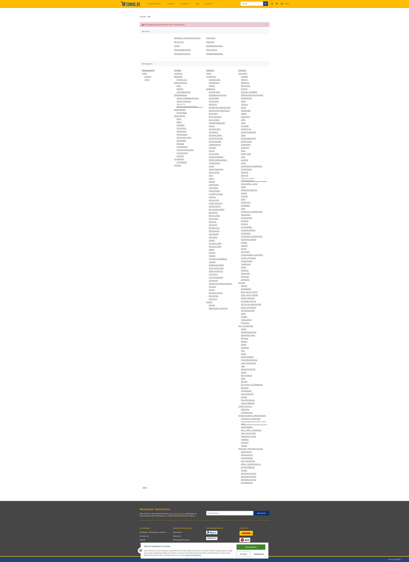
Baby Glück (213, 104)
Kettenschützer (246, 141)
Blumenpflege (182, 113)
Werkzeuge (245, 276)
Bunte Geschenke (215, 117)
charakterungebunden (217, 123)
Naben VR (244, 175)
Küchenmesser (182, 134)
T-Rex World (213, 274)
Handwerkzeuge (247, 458)
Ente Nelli (212, 147)
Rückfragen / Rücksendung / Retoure (187, 38)
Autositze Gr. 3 (182, 80)
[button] (272, 3)
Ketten (243, 135)
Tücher (147, 80)
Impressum (210, 42)
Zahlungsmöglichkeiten (182, 50)
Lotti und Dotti (214, 200)
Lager (243, 366)
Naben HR (244, 172)
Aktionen (244, 286)
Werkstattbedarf (247, 483)
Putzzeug (244, 196)
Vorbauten (244, 270)
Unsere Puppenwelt (216, 277)
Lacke (243, 157)
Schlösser (244, 224)
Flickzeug (244, 104)
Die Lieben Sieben (215, 135)
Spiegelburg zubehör (216, 265)
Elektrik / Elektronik (248, 298)
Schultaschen (211, 76)
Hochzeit (212, 181)
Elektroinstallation (180, 83)
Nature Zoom (213, 219)
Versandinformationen (182, 54)
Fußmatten (180, 125)
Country (212, 126)
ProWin (144, 73)
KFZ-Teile (241, 283)
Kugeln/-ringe (246, 154)
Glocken (244, 114)
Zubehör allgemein (248, 403)
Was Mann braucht (216, 293)
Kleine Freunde (214, 191)
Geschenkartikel (180, 110)
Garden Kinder (214, 172)
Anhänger (244, 76)
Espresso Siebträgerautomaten (188, 98)
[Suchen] (265, 3)
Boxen (179, 119)
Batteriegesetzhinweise (214, 46)
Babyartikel (178, 76)
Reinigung (180, 144)
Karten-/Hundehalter (248, 132)
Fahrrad (212, 151)
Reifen (243, 199)
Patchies (212, 305)
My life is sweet (214, 215)
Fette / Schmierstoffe (248, 433)
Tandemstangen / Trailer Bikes (252, 255)
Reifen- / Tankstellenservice (251, 464)
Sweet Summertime (216, 271)
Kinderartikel (245, 144)
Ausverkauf (178, 73)
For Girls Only (214, 154)
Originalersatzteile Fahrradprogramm (247, 179)
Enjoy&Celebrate (215, 144)
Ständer (244, 249)
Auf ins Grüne (214, 101)
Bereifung (244, 338)
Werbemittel (245, 273)
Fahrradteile (242, 73)
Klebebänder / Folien (248, 436)
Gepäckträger (246, 110)
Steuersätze (245, 252)
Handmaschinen (247, 455)
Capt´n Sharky (214, 120)
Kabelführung (246, 129)
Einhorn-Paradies (215, 141)
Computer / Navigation (249, 92)
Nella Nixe (212, 222)
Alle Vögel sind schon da (217, 95)
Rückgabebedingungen (214, 54)
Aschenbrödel (214, 98)
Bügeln (179, 122)
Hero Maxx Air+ (214, 83)
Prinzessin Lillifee (215, 243)
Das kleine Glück (215, 129)
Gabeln (243, 107)
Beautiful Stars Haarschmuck (219, 110)
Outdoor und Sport (245, 406)
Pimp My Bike (213, 234)
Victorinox (180, 156)
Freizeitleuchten (247, 412)
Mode (145, 487)
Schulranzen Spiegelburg (218, 259)
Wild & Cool (213, 299)
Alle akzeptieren (251, 547)
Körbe (243, 151)
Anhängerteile (246, 289)
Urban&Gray (213, 280)
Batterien (180, 89)
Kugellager (245, 439)
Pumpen (244, 193)
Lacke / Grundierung (248, 363)
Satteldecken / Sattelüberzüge (251, 212)
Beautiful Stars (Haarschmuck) (219, 107)
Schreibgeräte (182, 162)
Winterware (245, 323)
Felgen (243, 101)
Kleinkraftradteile (247, 357)
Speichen (244, 246)
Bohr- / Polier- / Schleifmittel (251, 430)
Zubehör (212, 86)
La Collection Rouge (216, 194)
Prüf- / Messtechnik (248, 461)
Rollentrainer (245, 202)
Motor (243, 378)
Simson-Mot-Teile (247, 394)
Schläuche (244, 221)
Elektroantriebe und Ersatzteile (252, 95)
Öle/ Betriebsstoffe (247, 310)
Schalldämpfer (246, 391)
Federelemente (246, 98)
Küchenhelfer (181, 131)
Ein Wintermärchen (216, 138)
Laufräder (244, 160)
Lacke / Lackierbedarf (248, 307)
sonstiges (177, 165)
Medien (243, 372)
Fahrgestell (245, 347)
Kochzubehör (181, 128)
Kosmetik (148, 76)
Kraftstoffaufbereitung (249, 360)
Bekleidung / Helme (248, 335)
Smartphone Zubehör (248, 239)
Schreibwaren (179, 159)
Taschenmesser (182, 153)
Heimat (211, 178)
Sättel (243, 208)
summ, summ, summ (216, 268)
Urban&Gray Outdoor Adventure (220, 283)
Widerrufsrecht (211, 50)
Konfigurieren (259, 554)
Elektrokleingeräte (180, 95)
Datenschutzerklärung (177, 514)
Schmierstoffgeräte (248, 467)
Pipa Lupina (213, 237)
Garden (211, 166)
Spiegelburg (210, 89)
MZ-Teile (244, 381)
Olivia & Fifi (213, 225)
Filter (243, 351)
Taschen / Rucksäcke (248, 258)
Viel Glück (212, 287)
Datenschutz (210, 38)
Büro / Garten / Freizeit (249, 292)
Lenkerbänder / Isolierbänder (251, 166)
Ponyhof (212, 240)
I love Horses (213, 188)
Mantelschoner (246, 169)
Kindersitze (245, 147)
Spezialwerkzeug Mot (248, 476)
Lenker (243, 163)
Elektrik (243, 344)
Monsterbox (213, 212)
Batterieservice (246, 452)
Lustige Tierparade (215, 203)
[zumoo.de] (130, 3)
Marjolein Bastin (215, 206)
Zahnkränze (245, 279)
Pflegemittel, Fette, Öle (249, 190)
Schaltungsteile (246, 218)
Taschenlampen (246, 261)
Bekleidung (245, 83)
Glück (211, 175)
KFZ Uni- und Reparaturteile (251, 304)
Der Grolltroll (213, 132)
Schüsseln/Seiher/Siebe (185, 150)
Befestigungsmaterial (248, 332)
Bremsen (244, 89)
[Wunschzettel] (276, 3)
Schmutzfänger (246, 227)
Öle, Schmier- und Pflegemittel (252, 385)
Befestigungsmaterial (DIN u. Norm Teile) (253, 423)
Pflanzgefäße (181, 140)
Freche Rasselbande (216, 157)
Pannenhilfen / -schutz (249, 184)
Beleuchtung (245, 86)
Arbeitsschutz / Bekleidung (250, 419)
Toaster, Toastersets (184, 101)
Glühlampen (245, 117)
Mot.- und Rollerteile (245, 326)
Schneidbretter (182, 147)
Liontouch (212, 197)
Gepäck (243, 354)
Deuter (208, 73)
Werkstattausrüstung (248, 479)
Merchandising (246, 375)
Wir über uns (179, 42)
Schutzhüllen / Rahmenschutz (251, 236)
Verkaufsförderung (247, 400)
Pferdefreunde (214, 228)
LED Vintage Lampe (183, 92)
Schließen (243, 554)
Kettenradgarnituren (248, 138)
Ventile (243, 267)
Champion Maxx (214, 80)
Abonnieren (261, 513)
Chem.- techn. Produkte (249, 295)
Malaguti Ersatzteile (248, 369)
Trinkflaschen (246, 264)
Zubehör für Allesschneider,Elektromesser (187, 105)
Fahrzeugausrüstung (248, 301)
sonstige (244, 242)
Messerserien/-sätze (184, 137)
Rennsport (244, 388)
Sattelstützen (245, 215)
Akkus (179, 86)
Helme (243, 123)
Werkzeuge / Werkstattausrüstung (250, 449)
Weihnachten (213, 296)
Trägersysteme (246, 320)
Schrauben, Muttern (248, 230)
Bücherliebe (213, 114)
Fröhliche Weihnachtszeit (218, 160)
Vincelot (212, 290)
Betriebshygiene (247, 427)
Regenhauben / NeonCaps (218, 308)
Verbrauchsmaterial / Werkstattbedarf (252, 415)
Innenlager (245, 126)
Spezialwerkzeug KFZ (248, 473)
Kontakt (177, 46)
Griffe (243, 120)
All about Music (214, 92)
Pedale (243, 187)
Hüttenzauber (214, 185)
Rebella (211, 249)
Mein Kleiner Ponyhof (216, 209)
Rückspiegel (245, 205)
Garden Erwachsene (216, 169)
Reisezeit (212, 253)
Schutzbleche (246, 233)
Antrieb (243, 329)
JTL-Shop (397, 559)
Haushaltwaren (179, 116)
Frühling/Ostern (214, 163)
